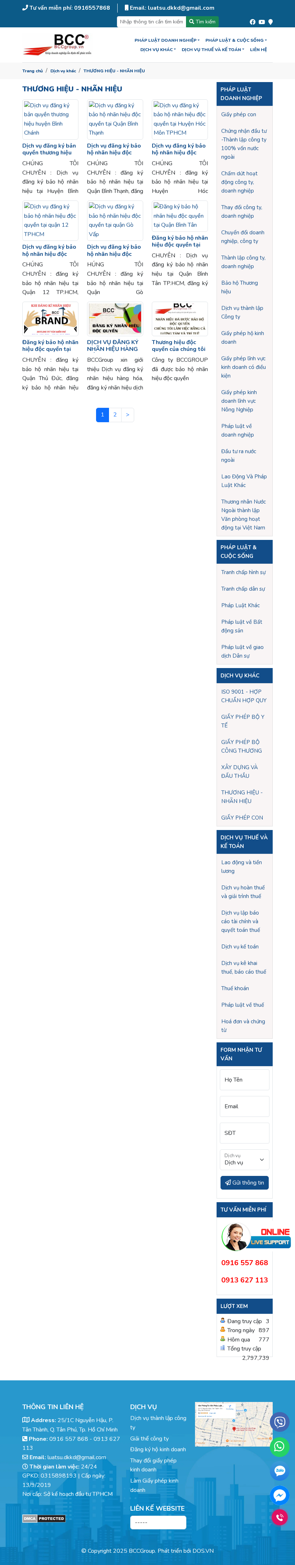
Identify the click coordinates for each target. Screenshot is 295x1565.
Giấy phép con (238, 114)
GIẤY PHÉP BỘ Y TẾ (242, 721)
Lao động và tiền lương (241, 867)
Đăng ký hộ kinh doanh (158, 1449)
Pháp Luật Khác (240, 605)
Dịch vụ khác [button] (156, 50)
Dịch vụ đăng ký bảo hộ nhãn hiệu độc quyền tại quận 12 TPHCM (49, 257)
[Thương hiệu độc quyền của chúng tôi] (180, 319)
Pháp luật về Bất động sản (241, 626)
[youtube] (262, 20)
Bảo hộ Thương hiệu (239, 287)
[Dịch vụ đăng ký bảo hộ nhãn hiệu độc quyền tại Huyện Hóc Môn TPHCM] (180, 119)
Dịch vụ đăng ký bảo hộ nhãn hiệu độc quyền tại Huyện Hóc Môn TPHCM (179, 156)
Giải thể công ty (149, 1439)
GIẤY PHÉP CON (242, 817)
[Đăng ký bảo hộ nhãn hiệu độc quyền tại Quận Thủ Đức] (50, 319)
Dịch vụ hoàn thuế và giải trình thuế (243, 892)
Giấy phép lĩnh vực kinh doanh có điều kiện (243, 367)
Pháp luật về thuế (242, 1005)
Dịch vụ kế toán (240, 946)
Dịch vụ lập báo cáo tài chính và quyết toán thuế (240, 921)
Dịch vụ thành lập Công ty (242, 312)
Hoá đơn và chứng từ (243, 1026)
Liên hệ (258, 50)
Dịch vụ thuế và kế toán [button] (211, 50)
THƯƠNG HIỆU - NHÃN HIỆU (114, 71)
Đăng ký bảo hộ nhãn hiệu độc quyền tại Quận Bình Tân (180, 245)
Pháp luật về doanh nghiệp (237, 430)
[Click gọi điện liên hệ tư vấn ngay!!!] (280, 1517)
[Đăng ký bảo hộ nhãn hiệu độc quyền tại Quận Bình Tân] (180, 216)
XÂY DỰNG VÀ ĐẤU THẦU (239, 772)
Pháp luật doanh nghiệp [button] (165, 40)
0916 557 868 (68, 1439)
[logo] (57, 45)
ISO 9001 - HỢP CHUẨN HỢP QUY (244, 696)
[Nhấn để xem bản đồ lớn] (234, 1424)
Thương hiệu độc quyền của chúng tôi (178, 345)
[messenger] (280, 1495)
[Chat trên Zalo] (280, 1472)
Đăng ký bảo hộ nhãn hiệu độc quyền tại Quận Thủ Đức (50, 349)
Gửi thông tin (247, 1183)
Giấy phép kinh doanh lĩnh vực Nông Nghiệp (239, 401)
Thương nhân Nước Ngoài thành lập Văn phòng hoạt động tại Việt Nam (243, 514)
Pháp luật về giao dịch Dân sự (242, 651)
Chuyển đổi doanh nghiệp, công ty (242, 237)
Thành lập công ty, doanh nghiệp (243, 262)
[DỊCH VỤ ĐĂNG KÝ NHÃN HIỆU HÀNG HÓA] (115, 319)
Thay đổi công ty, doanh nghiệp (241, 212)
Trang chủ (32, 71)
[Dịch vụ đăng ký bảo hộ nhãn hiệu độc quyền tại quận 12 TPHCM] (50, 220)
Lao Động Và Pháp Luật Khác (244, 481)
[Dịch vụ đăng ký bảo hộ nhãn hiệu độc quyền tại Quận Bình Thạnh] (115, 119)
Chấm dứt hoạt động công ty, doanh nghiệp (239, 182)
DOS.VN (203, 1551)
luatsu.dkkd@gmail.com (76, 1457)
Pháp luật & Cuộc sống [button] (234, 40)
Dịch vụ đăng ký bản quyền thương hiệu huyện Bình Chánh (49, 152)
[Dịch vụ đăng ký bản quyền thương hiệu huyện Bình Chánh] (50, 119)
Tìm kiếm (204, 21)
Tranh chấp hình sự (243, 572)
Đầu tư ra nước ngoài (238, 456)
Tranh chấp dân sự (243, 588)
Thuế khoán (235, 988)
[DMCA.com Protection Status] (72, 1518)
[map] (270, 20)
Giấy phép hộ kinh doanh (242, 338)
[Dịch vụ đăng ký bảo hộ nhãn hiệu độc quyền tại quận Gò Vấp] (115, 220)
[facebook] (252, 20)
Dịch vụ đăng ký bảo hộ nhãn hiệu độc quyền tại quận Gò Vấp (114, 257)
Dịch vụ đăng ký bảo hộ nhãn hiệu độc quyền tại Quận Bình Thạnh (114, 156)
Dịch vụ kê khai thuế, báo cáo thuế (243, 967)
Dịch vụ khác (63, 71)
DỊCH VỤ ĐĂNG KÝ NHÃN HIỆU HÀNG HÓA (113, 349)
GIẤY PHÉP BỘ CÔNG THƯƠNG (241, 746)
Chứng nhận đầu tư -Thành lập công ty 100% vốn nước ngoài (244, 144)
